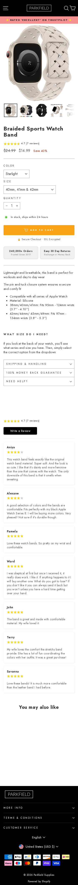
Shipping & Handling (26, 364)
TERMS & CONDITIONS (23, 818)
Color (9, 165)
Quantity (12, 198)
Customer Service (21, 827)
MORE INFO (13, 807)
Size (7, 181)
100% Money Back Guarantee (34, 372)
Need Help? (17, 381)
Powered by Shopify (39, 881)
